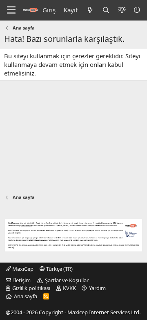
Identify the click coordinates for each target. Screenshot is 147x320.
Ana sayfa (25, 296)
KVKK (69, 288)
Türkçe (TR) (59, 268)
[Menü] (11, 10)
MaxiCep (22, 268)
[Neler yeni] (90, 10)
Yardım (97, 288)
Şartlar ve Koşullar (67, 280)
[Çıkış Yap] (137, 10)
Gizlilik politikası (31, 288)
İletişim (22, 280)
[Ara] (106, 10)
